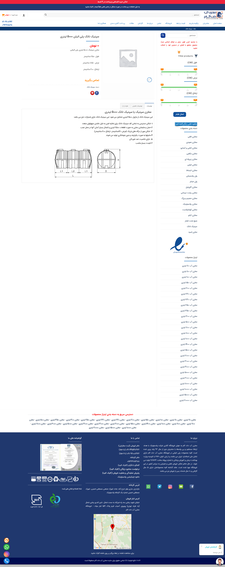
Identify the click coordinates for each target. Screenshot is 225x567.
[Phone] (7, 561)
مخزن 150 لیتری (147, 420)
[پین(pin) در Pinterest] (92, 93)
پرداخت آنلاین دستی (117, 23)
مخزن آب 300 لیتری (189, 316)
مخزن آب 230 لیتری (189, 299)
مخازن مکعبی (191, 153)
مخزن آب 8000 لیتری (188, 383)
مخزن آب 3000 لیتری (188, 361)
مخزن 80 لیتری (176, 420)
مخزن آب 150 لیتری (189, 282)
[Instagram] (7, 554)
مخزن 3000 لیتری (101, 423)
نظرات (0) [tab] (125, 106)
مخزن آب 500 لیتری (189, 322)
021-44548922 (132, 449)
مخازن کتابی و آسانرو (189, 148)
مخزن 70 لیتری (190, 420)
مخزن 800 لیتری (178, 423)
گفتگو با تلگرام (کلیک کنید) (128, 465)
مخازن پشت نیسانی (189, 193)
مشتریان (206, 23)
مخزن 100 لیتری (162, 420)
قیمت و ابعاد (180, 23)
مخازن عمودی (191, 142)
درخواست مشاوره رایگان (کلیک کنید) (124, 469)
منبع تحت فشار (191, 221)
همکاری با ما (102, 23)
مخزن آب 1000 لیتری (189, 338)
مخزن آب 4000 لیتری (188, 366)
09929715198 (7, 25)
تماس (159, 23)
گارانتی (140, 23)
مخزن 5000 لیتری (70, 423)
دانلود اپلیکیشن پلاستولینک (128, 477)
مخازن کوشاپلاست (189, 209)
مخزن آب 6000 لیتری (188, 378)
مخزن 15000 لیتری (112, 427)
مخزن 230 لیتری (103, 420)
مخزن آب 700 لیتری (189, 327)
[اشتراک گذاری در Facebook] (97, 93)
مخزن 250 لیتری (87, 420)
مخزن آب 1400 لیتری (189, 344)
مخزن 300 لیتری (72, 420)
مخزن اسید (192, 232)
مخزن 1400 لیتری (148, 423)
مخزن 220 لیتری (117, 420)
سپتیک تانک (189, 29)
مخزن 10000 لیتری (129, 427)
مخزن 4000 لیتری (86, 423)
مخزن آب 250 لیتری (189, 305)
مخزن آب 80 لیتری (189, 271)
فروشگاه (168, 23)
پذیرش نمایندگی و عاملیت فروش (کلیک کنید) (120, 473)
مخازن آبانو (192, 215)
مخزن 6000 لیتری (54, 423)
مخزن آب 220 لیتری (189, 294)
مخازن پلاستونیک (190, 204)
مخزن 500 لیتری (42, 420)
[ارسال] (46, 15)
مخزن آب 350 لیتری (188, 310)
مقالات (131, 23)
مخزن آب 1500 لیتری (188, 350)
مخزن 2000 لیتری (117, 423)
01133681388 (133, 461)
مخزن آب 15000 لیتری (188, 394)
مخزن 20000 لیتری (96, 427)
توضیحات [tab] (149, 106)
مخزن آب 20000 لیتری (188, 400)
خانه (194, 29)
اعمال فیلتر (180, 114)
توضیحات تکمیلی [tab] (137, 106)
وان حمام (193, 181)
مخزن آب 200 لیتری (189, 288)
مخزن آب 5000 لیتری (188, 372)
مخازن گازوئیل (191, 187)
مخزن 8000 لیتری (38, 423)
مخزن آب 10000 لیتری (188, 389)
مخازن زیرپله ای (191, 159)
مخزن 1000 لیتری (163, 423)
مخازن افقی (192, 136)
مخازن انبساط (191, 170)
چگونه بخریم (194, 23)
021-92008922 (7, 21)
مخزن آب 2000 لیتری (188, 355)
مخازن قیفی (192, 165)
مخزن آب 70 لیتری (189, 265)
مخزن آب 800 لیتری (189, 333)
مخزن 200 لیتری (132, 420)
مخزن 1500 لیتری (133, 423)
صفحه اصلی (217, 23)
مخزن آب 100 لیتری (189, 277)
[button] (24, 15)
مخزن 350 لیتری (57, 420)
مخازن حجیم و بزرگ (189, 198)
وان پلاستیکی (191, 176)
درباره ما (150, 23)
